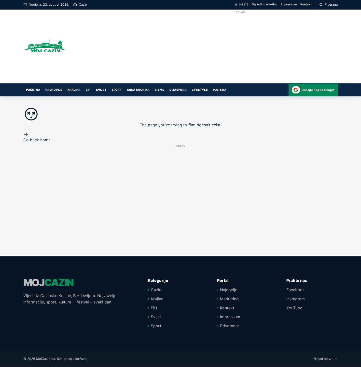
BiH (88, 90)
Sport (117, 90)
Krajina (74, 90)
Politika (219, 90)
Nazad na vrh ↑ (325, 359)
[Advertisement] (240, 49)
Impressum (289, 4)
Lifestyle (200, 90)
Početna (33, 90)
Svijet (101, 90)
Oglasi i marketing (264, 4)
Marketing (229, 298)
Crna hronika (138, 90)
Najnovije (53, 90)
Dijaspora (178, 90)
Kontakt (306, 4)
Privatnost (229, 325)
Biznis (159, 90)
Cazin (156, 289)
